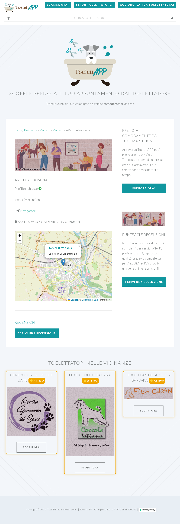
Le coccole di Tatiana (90, 375)
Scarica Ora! (58, 4)
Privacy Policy (148, 509)
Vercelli (45, 130)
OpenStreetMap (90, 299)
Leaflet (74, 299)
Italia (18, 130)
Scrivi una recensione (37, 333)
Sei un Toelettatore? (94, 4)
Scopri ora (31, 447)
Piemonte (31, 130)
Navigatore (28, 211)
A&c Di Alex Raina (78, 130)
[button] (63, 262)
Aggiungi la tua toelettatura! (147, 4)
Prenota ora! (144, 188)
